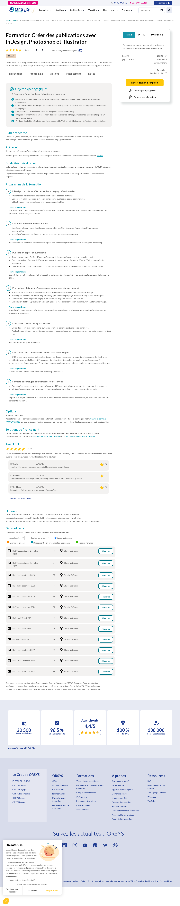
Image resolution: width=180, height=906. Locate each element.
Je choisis (32, 890)
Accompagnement (60, 785)
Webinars (152, 797)
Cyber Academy (83, 805)
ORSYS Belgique (19, 789)
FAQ (149, 781)
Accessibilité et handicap (123, 815)
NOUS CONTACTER (138, 3)
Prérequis (12, 147)
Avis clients (13, 444)
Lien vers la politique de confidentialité (20, 880)
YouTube (152, 801)
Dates (91, 73)
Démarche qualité (119, 794)
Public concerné (16, 132)
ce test (100, 155)
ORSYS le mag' (18, 802)
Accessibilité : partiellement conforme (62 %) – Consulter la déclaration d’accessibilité (132, 881)
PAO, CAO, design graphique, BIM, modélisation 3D (62, 20)
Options (54, 73)
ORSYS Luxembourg (21, 794)
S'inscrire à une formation (59, 799)
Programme (36, 73)
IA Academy (81, 797)
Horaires (11, 511)
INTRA (141, 35)
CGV (83, 881)
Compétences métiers (86, 792)
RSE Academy (82, 809)
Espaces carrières (119, 806)
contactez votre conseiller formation (79, 436)
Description (15, 73)
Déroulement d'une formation (60, 807)
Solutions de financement (22, 429)
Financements (58, 794)
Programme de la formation (24, 184)
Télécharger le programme (145, 90)
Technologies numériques (29, 20)
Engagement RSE (119, 798)
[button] (6, 901)
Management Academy (86, 801)
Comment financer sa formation (46, 436)
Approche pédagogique (122, 789)
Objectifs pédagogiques (31, 88)
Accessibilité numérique (122, 819)
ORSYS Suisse (18, 798)
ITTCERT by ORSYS (21, 781)
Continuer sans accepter (12, 890)
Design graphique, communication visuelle (103, 20)
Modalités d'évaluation (21, 163)
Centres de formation (121, 802)
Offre (54, 781)
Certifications (58, 789)
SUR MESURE (157, 35)
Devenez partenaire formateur (125, 810)
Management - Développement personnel (90, 787)
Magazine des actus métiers (156, 787)
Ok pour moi (52, 890)
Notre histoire (118, 785)
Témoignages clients (157, 792)
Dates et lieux (15, 528)
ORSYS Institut (19, 785)
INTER (129, 35)
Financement (73, 73)
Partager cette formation (145, 97)
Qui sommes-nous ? (120, 781)
